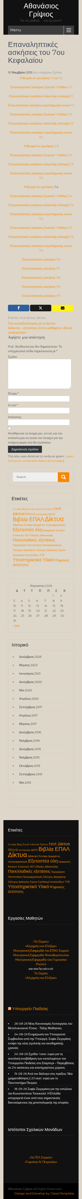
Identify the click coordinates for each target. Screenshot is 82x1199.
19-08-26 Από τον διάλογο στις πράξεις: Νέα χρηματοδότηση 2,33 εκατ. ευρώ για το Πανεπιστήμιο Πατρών (40, 1078)
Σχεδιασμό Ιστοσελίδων (26, 555)
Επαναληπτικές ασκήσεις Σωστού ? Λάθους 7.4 (41, 196)
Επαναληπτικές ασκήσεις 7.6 (41, 259)
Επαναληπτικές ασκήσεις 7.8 (41, 277)
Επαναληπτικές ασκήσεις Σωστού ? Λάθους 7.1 (41, 87)
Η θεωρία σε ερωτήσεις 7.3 (41, 146)
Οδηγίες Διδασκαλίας (41, 535)
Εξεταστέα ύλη (27, 529)
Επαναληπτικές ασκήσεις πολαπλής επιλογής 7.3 (41, 164)
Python (49, 509)
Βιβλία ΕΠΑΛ (28, 519)
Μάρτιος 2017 (28, 724)
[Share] (18, 308)
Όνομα (13, 393)
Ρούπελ (41, 964)
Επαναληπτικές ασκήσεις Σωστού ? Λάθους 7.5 (41, 227)
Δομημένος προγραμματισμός (49, 525)
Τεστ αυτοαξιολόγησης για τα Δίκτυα (31, 323)
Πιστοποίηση (34, 545)
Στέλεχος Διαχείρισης (24, 550)
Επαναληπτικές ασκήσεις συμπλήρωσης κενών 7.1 (41, 105)
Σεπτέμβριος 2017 (30, 707)
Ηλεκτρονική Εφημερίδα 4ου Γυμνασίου (41, 959)
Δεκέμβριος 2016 (30, 732)
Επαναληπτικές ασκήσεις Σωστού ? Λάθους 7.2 (41, 114)
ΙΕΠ (27, 535)
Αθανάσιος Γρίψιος (41, 9)
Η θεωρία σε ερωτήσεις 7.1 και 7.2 (41, 78)
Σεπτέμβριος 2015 (30, 774)
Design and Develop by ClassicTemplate (44, 1193)
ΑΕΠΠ (51, 514)
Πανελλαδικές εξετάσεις (34, 540)
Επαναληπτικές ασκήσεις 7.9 (41, 286)
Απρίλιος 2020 (29, 698)
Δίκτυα (41, 317)
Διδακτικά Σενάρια (22, 525)
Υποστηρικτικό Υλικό (33, 560)
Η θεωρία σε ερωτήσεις (39, 187)
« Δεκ (16, 625)
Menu (15, 30)
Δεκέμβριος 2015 (30, 749)
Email (13, 405)
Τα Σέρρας (41, 973)
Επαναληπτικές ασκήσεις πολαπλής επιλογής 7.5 (41, 237)
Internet (39, 509)
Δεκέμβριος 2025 (30, 656)
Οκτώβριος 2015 (29, 766)
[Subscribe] (62, 308)
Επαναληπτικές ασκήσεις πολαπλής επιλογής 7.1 (41, 96)
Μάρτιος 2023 (28, 665)
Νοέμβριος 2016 (29, 740)
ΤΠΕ (42, 555)
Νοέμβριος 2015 (29, 757)
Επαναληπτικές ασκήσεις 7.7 (41, 268)
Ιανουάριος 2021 (30, 673)
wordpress (42, 514)
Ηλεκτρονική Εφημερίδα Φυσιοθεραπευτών (41, 955)
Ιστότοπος (14, 417)
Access (17, 509)
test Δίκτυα (27, 317)
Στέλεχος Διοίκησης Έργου (51, 550)
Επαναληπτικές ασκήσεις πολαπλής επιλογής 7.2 (41, 123)
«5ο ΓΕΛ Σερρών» (41, 1157)
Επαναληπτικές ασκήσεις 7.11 (41, 295)
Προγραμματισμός (52, 545)
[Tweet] (40, 308)
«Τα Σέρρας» (41, 941)
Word (30, 514)
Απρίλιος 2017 (28, 715)
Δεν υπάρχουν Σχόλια (47, 72)
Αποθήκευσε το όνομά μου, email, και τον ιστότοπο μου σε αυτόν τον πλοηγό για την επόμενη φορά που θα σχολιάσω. (35, 437)
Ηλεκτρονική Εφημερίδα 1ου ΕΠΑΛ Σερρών (41, 950)
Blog (24, 509)
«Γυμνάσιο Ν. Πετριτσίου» (41, 1162)
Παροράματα (19, 545)
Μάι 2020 (25, 690)
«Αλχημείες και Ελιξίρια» (41, 946)
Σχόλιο (12, 356)
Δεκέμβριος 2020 (30, 682)
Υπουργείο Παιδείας (30, 1008)
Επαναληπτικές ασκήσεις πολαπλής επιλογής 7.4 (41, 205)
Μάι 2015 (25, 782)
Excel (31, 509)
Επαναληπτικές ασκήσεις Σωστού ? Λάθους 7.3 (41, 155)
